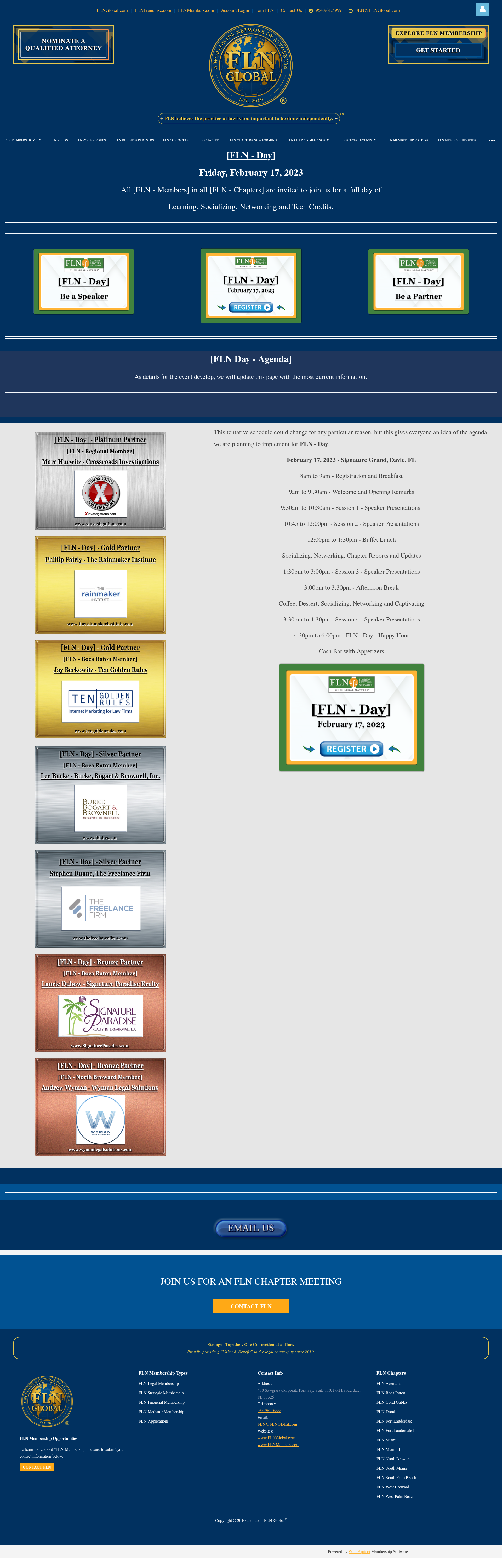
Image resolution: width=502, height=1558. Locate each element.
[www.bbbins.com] (100, 842)
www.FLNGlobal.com (276, 1437)
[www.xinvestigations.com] (100, 528)
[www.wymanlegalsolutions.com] (100, 1154)
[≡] (491, 140)
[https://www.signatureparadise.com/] (100, 1050)
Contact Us (291, 10)
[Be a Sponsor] (418, 314)
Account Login (235, 10)
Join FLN (265, 10)
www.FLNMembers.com (278, 1444)
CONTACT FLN (251, 1306)
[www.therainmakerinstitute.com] (100, 632)
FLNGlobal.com (112, 10)
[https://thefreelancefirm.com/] (100, 946)
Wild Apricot (359, 1551)
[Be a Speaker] (84, 314)
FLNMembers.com (196, 10)
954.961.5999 (328, 10)
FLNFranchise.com (153, 10)
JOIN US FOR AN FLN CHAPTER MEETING (251, 1281)
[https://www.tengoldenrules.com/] (100, 736)
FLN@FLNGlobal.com (377, 10)
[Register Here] (251, 323)
